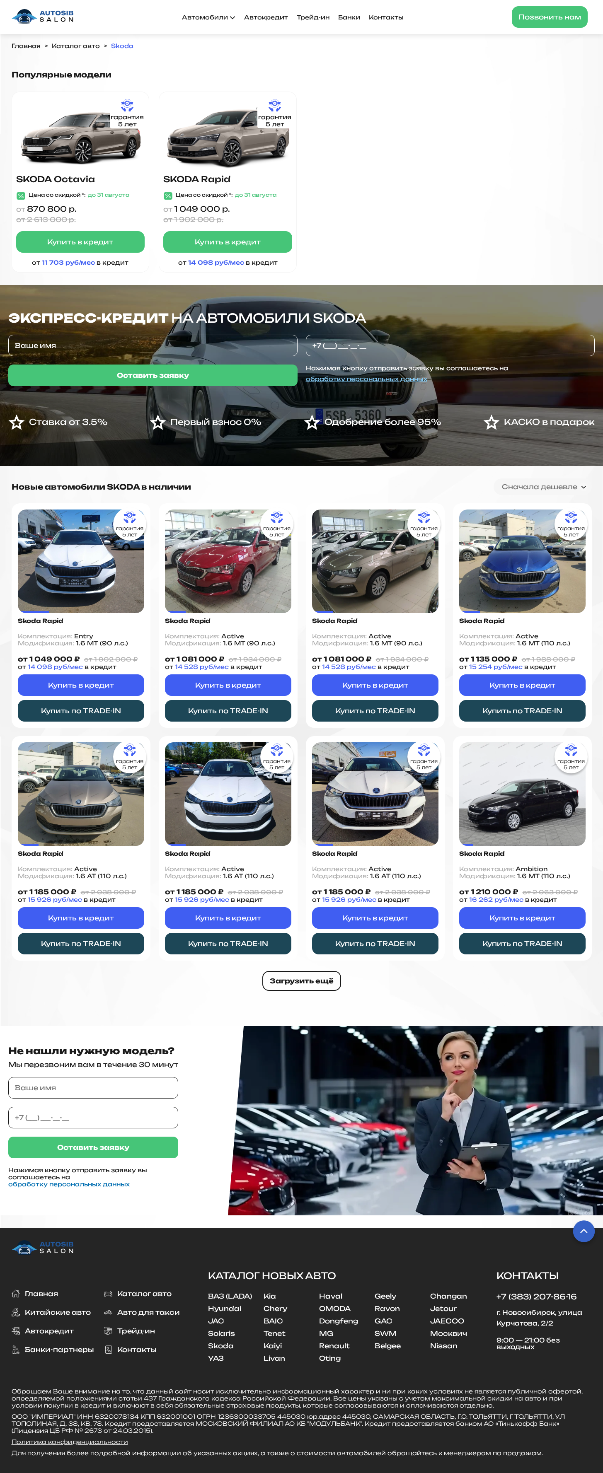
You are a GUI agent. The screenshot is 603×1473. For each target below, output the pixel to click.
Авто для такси (148, 1312)
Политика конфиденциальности (70, 1441)
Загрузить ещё (302, 981)
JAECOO (447, 1321)
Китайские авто (58, 1312)
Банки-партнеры (59, 1349)
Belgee (388, 1346)
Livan (274, 1358)
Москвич (448, 1333)
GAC (383, 1321)
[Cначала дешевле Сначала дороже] (543, 486)
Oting (330, 1358)
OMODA (335, 1308)
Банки (349, 17)
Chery (275, 1308)
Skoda (122, 45)
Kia (270, 1296)
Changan (448, 1296)
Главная (26, 45)
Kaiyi (273, 1346)
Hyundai (224, 1308)
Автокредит (266, 17)
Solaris (221, 1333)
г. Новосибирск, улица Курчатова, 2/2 (539, 1318)
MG (326, 1333)
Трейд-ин (313, 17)
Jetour (443, 1308)
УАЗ (216, 1358)
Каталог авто (76, 45)
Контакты (386, 17)
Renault (334, 1346)
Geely (385, 1296)
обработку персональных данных (366, 378)
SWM (386, 1333)
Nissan (444, 1346)
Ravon (387, 1308)
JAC (216, 1321)
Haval (330, 1296)
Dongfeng (338, 1321)
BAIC (273, 1321)
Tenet (275, 1333)
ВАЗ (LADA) (230, 1296)
